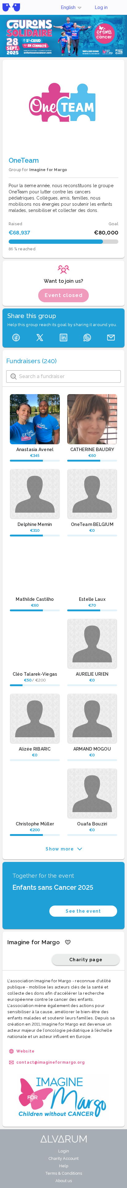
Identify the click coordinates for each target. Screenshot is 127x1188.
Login (63, 1151)
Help (63, 1166)
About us (63, 1180)
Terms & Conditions (63, 1173)
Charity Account (63, 1158)
